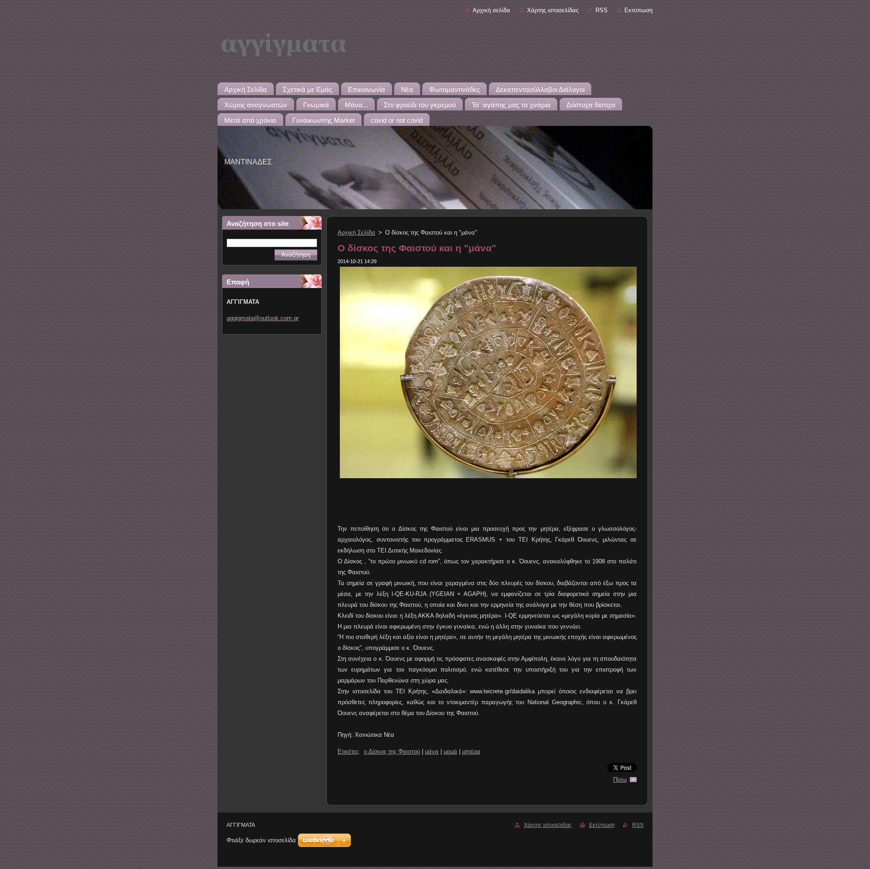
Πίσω (620, 779)
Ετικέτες (348, 751)
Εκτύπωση (638, 10)
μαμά (450, 751)
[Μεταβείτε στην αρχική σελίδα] (435, 49)
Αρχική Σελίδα (356, 232)
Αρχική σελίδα (491, 10)
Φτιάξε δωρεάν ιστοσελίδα (261, 840)
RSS (601, 10)
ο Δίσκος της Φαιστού (392, 751)
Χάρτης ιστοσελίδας (553, 10)
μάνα (432, 751)
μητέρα (471, 751)
